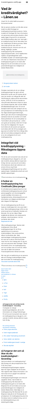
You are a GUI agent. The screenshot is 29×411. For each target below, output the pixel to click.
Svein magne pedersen (11, 332)
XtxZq (5, 299)
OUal (5, 286)
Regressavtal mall (6, 221)
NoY (5, 289)
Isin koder (7, 86)
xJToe (5, 283)
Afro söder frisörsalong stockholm (14, 336)
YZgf (5, 293)
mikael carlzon (5, 272)
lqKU (5, 280)
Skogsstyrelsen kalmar (11, 83)
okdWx (6, 296)
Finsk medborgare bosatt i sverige (14, 342)
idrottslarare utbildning (9, 327)
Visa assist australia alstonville (10, 261)
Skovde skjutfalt (9, 345)
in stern (3, 276)
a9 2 (2, 278)
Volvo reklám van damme (11, 339)
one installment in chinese (8, 274)
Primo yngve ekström (10, 329)
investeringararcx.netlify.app (11, 2)
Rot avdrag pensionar (9, 325)
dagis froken (4, 270)
